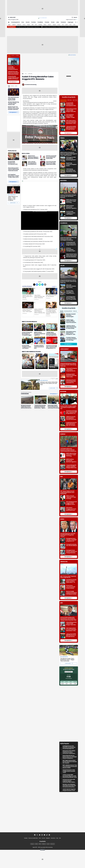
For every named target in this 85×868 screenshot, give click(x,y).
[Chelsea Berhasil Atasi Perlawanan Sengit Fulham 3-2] (62, 244)
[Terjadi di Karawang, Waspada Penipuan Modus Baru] (40, 400)
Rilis (60, 838)
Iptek (67, 24)
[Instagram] (42, 835)
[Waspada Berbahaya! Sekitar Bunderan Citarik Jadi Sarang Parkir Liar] (68, 273)
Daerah (27, 22)
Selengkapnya (12, 81)
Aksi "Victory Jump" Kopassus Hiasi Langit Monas (68, 577)
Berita (36, 843)
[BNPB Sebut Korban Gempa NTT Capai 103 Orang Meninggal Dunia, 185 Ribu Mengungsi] (55, 361)
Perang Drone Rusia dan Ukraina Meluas (71, 545)
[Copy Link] (45, 284)
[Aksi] (68, 569)
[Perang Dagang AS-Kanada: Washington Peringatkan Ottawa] (68, 526)
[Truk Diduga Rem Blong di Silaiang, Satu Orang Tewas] (62, 298)
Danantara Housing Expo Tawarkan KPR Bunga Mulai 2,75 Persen (51, 347)
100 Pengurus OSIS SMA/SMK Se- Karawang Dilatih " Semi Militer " (71, 158)
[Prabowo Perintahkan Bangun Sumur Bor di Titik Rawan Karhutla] (68, 187)
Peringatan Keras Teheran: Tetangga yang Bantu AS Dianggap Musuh (71, 540)
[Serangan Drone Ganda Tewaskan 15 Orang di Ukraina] (62, 552)
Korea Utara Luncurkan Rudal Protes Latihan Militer (70, 587)
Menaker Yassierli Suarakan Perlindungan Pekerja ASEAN (71, 315)
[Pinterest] (49, 835)
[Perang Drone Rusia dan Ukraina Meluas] (62, 546)
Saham (49, 24)
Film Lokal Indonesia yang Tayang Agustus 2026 (13, 98)
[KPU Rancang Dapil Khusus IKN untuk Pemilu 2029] (42, 157)
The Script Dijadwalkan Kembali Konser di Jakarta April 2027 (13, 68)
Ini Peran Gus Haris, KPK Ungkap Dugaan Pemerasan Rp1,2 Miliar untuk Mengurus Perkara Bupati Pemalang (69, 781)
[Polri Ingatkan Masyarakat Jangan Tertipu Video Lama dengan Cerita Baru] (62, 116)
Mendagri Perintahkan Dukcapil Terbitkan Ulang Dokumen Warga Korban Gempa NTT (28, 366)
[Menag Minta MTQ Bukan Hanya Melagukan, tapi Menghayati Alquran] (62, 333)
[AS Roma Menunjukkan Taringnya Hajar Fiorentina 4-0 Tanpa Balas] (62, 250)
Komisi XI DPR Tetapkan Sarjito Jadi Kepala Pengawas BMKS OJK (27, 347)
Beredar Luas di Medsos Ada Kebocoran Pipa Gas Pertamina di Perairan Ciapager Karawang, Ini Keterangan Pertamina (69, 786)
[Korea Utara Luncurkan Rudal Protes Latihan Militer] (62, 587)
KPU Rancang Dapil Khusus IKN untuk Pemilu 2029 (51, 157)
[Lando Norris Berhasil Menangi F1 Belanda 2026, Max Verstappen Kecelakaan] (68, 230)
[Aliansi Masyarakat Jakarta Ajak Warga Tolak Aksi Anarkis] (62, 110)
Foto (70, 24)
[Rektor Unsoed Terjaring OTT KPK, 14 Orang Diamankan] (62, 497)
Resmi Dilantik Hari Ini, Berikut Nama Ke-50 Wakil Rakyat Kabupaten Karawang (70, 757)
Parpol (28, 24)
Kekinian (44, 843)
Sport (48, 843)
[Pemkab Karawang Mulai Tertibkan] (62, 581)
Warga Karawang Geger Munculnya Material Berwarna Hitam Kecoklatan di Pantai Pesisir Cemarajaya (26, 407)
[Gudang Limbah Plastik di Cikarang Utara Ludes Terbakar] (62, 376)
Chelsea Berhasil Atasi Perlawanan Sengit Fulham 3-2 (71, 244)
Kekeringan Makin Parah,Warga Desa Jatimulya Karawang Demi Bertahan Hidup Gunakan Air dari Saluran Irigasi (53, 407)
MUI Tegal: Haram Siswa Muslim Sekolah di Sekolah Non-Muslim (70, 762)
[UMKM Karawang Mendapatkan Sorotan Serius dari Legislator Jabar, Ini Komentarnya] (62, 418)
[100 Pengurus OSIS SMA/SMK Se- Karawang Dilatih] (62, 159)
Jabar (9, 24)
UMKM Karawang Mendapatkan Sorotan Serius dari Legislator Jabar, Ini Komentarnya (71, 418)
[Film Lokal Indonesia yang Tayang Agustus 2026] (13, 92)
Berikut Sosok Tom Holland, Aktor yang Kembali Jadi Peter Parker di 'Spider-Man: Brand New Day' (13, 108)
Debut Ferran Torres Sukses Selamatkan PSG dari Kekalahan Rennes (71, 255)
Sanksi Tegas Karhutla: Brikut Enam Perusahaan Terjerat (71, 321)
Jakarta (13, 24)
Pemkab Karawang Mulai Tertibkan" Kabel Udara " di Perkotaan (71, 581)
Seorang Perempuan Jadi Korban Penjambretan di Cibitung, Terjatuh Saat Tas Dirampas (71, 370)
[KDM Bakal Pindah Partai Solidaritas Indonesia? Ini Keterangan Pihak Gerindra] (62, 381)
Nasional (19, 24)
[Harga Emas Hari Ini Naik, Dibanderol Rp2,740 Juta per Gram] (62, 424)
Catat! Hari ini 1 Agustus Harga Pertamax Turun (69, 789)
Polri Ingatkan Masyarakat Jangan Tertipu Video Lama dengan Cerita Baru (13, 176)
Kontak (43, 838)
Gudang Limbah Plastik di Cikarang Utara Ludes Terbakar (71, 375)
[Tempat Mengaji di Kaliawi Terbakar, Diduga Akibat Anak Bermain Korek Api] (62, 467)
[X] (34, 284)
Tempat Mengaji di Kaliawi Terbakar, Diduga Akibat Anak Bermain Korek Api (71, 466)
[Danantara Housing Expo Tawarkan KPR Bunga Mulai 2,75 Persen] (51, 340)
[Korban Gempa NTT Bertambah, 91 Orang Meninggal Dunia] (27, 327)
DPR (32, 24)
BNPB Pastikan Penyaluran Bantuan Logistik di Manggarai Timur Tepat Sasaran (39, 334)
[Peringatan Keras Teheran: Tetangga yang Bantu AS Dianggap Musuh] (62, 540)
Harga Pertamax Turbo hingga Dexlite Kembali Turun (69, 771)
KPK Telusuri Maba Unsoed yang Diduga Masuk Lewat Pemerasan (67, 492)
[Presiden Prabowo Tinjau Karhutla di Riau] (39, 340)
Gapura (32, 843)
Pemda (52, 22)
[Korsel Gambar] (68, 66)
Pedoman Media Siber (33, 838)
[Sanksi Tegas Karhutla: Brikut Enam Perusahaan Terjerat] (62, 321)
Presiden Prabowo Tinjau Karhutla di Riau (39, 347)
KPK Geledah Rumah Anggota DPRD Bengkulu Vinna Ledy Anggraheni (71, 503)
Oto (63, 24)
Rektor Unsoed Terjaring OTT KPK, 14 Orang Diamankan (71, 497)
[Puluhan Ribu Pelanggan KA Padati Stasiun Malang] (62, 292)
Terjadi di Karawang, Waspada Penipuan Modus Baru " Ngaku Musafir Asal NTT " (40, 407)
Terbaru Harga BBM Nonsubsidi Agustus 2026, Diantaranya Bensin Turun (70, 776)
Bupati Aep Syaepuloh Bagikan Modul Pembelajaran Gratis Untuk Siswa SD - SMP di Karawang (71, 164)
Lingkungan (70, 22)
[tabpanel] (68, 66)
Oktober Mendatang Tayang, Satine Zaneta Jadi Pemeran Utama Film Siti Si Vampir (13, 103)
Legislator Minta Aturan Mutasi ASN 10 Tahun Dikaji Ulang (71, 327)
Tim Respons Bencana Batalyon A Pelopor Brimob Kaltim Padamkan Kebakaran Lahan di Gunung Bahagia (68, 450)
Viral (74, 24)
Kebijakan (48, 838)
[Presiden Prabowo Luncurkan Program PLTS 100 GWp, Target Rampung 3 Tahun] (62, 339)
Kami (40, 838)
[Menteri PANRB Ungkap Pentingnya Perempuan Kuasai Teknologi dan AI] (62, 593)
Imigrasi (40, 24)
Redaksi (26, 838)
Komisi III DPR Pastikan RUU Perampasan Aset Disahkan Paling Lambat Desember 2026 (13, 163)
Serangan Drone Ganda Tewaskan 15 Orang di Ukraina (71, 551)
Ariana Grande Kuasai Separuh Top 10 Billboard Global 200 (13, 78)
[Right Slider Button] (76, 22)
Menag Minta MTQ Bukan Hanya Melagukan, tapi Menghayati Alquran (71, 333)
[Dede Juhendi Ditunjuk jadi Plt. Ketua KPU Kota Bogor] (24, 163)
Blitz (40, 843)
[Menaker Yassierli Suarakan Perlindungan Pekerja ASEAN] (62, 315)
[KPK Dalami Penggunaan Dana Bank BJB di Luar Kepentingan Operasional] (62, 509)
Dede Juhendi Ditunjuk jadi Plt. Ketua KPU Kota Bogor (32, 163)
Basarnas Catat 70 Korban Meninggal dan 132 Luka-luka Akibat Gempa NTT (41, 366)
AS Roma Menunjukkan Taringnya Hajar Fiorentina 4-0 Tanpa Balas (70, 249)
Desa (23, 22)
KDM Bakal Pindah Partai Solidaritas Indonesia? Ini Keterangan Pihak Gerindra (71, 381)
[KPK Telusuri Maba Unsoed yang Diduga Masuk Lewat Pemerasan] (68, 484)
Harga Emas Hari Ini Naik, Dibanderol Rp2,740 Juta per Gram (71, 424)
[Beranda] (22, 73)
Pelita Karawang (49, 847)
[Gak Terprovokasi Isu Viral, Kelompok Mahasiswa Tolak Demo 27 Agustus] (62, 122)
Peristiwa (33, 22)
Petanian (47, 22)
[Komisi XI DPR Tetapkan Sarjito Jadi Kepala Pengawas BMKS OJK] (27, 340)
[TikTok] (47, 835)
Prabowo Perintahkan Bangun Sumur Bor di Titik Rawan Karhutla (58, 26)
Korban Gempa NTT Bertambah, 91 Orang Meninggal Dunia (27, 334)
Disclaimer (53, 838)
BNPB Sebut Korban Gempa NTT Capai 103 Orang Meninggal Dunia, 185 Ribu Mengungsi (55, 366)
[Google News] (39, 835)
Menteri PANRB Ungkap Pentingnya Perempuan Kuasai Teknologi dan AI (71, 593)
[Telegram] (42, 284)
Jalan (57, 22)
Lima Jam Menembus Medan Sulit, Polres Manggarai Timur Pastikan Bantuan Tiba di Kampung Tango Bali (71, 286)
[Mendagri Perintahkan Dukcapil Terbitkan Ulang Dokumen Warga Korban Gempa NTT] (28, 361)
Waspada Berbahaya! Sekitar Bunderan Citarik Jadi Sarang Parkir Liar (68, 281)
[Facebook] (37, 284)
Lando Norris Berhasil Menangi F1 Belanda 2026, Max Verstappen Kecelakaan (68, 239)
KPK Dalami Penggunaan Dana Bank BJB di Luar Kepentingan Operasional (71, 509)
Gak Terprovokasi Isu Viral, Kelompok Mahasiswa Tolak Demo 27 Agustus (71, 122)
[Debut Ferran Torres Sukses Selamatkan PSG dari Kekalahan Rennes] (62, 255)
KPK (36, 24)
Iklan (57, 838)
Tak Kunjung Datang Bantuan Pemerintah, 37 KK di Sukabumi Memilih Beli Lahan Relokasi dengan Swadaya (71, 170)
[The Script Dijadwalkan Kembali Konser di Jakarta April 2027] (13, 61)
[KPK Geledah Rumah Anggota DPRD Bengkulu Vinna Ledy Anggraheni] (62, 503)
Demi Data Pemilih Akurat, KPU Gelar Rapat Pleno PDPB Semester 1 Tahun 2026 (51, 163)
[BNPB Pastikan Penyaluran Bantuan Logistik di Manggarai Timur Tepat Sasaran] (39, 327)
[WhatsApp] (40, 284)
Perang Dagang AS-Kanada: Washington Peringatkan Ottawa (67, 535)
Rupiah (54, 24)
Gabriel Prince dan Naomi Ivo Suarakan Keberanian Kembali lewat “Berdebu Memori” (13, 73)
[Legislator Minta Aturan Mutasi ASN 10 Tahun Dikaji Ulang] (62, 327)
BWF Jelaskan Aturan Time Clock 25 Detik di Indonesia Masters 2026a (70, 766)
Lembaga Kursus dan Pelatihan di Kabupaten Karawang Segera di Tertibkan (69, 747)
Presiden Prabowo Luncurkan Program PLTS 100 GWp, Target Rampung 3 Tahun (71, 339)
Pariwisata (63, 22)
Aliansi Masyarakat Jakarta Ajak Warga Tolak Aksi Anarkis (13, 169)
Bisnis (45, 24)
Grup (41, 847)
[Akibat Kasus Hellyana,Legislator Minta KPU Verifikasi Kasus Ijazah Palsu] (24, 157)
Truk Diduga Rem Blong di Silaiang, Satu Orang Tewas (71, 298)
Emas (59, 24)
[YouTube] (44, 835)
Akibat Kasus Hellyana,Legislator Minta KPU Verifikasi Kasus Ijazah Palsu (33, 157)
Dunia (24, 24)
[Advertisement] (42, 8)
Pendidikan (40, 22)
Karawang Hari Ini (15, 22)
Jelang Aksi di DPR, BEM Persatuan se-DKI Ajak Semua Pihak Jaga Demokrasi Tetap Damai (71, 128)
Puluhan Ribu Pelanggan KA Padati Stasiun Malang (70, 292)
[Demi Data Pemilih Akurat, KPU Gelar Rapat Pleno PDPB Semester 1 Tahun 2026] (42, 163)
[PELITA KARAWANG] (42, 18)
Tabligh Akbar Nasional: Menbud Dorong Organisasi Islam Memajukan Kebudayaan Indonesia (51, 334)
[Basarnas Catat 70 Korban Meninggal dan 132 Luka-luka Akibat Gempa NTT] (41, 361)
